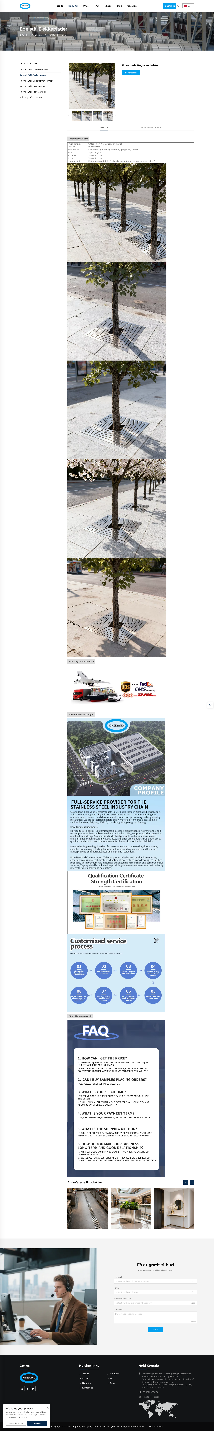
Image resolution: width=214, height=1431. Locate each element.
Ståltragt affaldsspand (31, 97)
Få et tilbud (169, 6)
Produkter (73, 6)
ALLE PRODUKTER (29, 63)
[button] (185, 1182)
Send (155, 1329)
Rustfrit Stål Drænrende (32, 86)
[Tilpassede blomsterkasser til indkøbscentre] (131, 1208)
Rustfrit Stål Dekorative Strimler (36, 81)
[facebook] (27, 1388)
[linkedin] (33, 1388)
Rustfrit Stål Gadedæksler (33, 75)
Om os (86, 6)
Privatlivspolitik (155, 1426)
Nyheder (108, 6)
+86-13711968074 (150, 1392)
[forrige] (69, 115)
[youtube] (22, 1388)
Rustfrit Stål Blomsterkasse (34, 69)
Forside (59, 6)
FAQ (96, 6)
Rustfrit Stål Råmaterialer (33, 92)
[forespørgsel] (210, 705)
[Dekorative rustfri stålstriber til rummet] (174, 1208)
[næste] (116, 115)
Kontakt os (132, 6)
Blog (119, 6)
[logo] (47, 1377)
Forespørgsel (131, 73)
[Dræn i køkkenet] (87, 1208)
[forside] (25, 6)
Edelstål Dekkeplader (55, 35)
